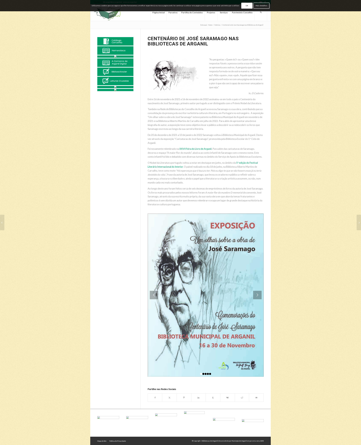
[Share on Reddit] (242, 398)
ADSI (262, 441)
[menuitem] (158, 12)
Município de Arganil (239, 441)
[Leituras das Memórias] (115, 56)
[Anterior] (154, 295)
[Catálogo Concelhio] (115, 41)
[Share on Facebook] (155, 398)
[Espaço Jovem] (115, 90)
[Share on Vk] (227, 398)
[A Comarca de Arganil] (115, 62)
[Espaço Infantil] (115, 87)
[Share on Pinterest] (184, 398)
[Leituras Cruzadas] (115, 81)
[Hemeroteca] (115, 50)
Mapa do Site (101, 441)
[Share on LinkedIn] (198, 398)
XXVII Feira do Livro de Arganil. (195, 148)
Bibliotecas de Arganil (210, 441)
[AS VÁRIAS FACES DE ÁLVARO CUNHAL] (2, 222)
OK (247, 6)
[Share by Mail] (256, 398)
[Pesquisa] (260, 12)
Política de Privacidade (117, 441)
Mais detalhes (261, 6)
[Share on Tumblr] (213, 398)
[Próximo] (257, 295)
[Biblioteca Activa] (115, 72)
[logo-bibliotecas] (112, 12)
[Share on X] (169, 398)
